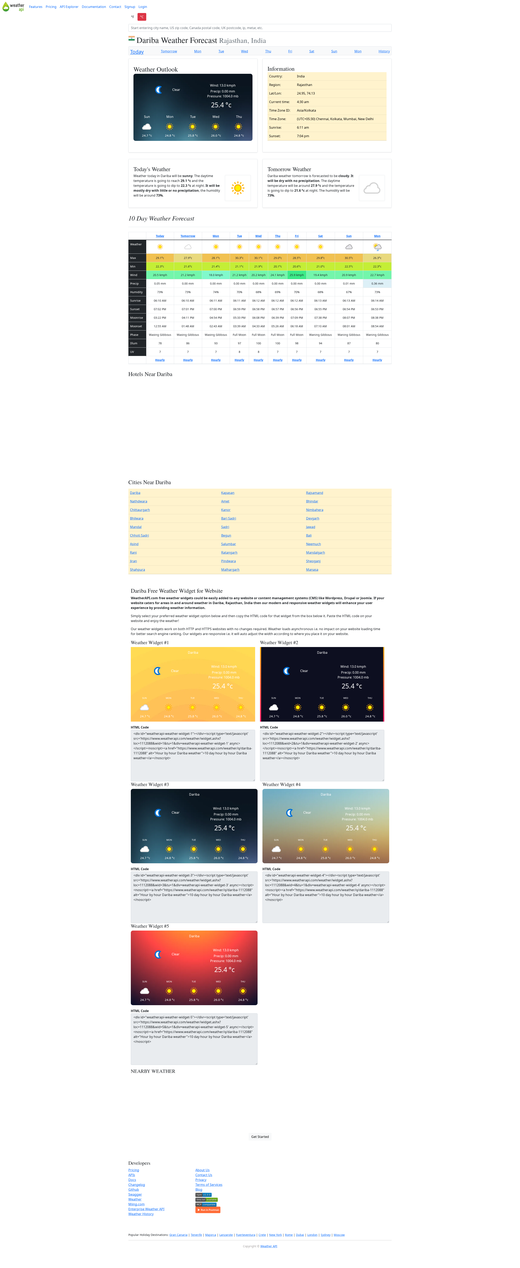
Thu (268, 51)
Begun (226, 535)
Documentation (94, 6)
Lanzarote (226, 1235)
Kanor (226, 510)
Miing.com (136, 1204)
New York (275, 1235)
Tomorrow (169, 51)
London (312, 1235)
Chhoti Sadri (139, 535)
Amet (225, 501)
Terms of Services (208, 1184)
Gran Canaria (178, 1235)
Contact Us (203, 1175)
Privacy (200, 1180)
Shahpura (137, 569)
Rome (289, 1235)
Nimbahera (314, 510)
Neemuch (313, 544)
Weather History (141, 1214)
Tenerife (196, 1235)
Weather (135, 1199)
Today (137, 51)
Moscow (339, 1235)
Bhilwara (136, 518)
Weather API (268, 1246)
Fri (290, 51)
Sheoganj (313, 561)
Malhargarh (230, 569)
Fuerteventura (245, 1235)
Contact (115, 6)
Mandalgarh (315, 552)
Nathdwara (138, 501)
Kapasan (227, 492)
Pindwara (228, 561)
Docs (132, 1180)
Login (143, 6)
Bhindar (312, 501)
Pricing (51, 6)
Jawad (310, 527)
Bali (309, 535)
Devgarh (312, 518)
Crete (262, 1235)
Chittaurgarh (140, 510)
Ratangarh (229, 552)
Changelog (136, 1184)
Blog (198, 1189)
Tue (221, 51)
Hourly (160, 360)
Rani (133, 552)
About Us (202, 1170)
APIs (131, 1175)
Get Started (260, 1136)
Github (133, 1189)
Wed (244, 51)
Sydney (325, 1235)
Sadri (225, 527)
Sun (334, 51)
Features (35, 6)
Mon (197, 51)
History (384, 51)
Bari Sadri (228, 518)
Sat (311, 51)
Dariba (135, 492)
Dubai (300, 1235)
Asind (134, 544)
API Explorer (69, 6)
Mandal (136, 527)
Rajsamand (314, 492)
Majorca (210, 1235)
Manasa (312, 569)
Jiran (133, 561)
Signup (130, 6)
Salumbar (228, 544)
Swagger (135, 1194)
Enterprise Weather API (146, 1209)
